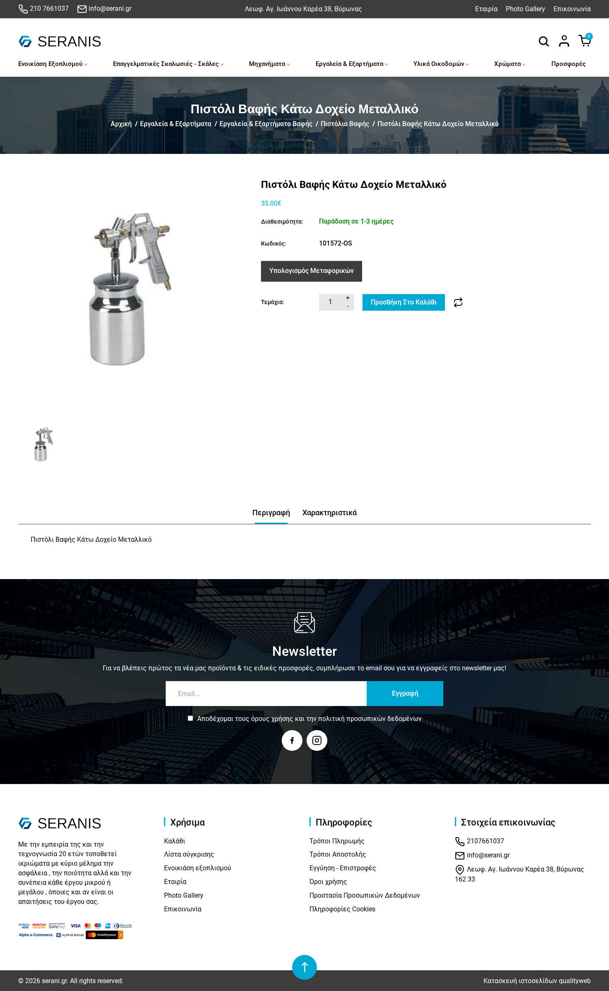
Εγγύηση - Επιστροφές (342, 868)
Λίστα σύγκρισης (189, 854)
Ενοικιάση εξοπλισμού (197, 868)
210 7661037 (48, 8)
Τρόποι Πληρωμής (337, 841)
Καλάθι (174, 841)
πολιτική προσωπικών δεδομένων (370, 719)
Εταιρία (486, 9)
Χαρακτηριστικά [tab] (329, 512)
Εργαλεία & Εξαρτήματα (349, 64)
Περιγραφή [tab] (271, 512)
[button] (27, 445)
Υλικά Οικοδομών (438, 64)
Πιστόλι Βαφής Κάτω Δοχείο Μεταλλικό (438, 124)
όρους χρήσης (272, 719)
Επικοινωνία (572, 9)
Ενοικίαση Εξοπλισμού (50, 64)
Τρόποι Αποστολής (337, 854)
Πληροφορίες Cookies (342, 909)
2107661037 (484, 841)
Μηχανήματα (267, 64)
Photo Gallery (525, 9)
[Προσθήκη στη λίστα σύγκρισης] (458, 302)
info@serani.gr (109, 8)
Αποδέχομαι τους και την (309, 719)
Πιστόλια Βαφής (345, 124)
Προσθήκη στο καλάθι (404, 302)
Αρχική (121, 124)
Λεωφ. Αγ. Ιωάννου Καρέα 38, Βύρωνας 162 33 (519, 874)
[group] (134, 295)
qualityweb (575, 981)
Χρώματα (507, 64)
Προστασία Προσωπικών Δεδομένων (364, 895)
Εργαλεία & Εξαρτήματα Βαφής (266, 124)
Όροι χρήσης (328, 882)
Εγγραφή (405, 693)
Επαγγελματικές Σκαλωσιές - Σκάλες (166, 64)
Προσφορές (568, 64)
